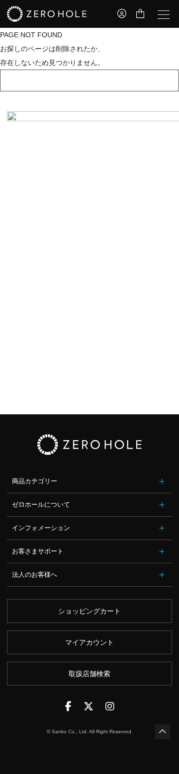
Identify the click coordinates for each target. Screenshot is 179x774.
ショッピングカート (89, 611)
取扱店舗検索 (89, 674)
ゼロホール (47, 14)
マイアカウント (89, 642)
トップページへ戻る (89, 80)
